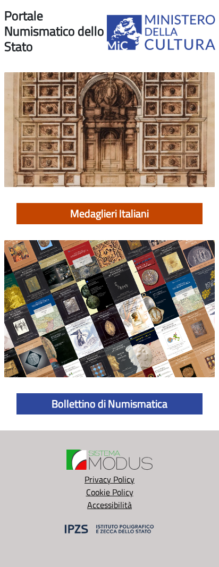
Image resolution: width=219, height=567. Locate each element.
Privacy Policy (109, 479)
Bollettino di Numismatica (109, 403)
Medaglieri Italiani (109, 213)
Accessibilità (109, 504)
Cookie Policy (109, 492)
